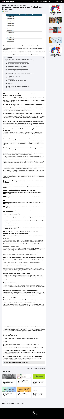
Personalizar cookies (35, 413)
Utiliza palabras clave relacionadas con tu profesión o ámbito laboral (18, 62)
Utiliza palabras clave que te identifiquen (14, 76)
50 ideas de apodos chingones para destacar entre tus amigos (36, 368)
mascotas (53, 1)
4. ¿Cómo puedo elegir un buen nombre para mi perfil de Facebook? (18, 89)
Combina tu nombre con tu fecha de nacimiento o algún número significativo (19, 64)
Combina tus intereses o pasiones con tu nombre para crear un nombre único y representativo (21, 60)
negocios (37, 1)
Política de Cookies (34, 414)
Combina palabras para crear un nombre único (15, 77)
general (61, 1)
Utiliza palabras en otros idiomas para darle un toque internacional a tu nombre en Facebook (20, 73)
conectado (12, 403)
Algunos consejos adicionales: (12, 72)
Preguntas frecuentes (9, 83)
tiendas (41, 1)
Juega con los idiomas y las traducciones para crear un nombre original (18, 63)
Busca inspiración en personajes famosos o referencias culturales (17, 66)
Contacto (33, 412)
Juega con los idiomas (11, 79)
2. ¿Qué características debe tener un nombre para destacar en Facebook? (19, 86)
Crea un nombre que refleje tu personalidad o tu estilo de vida (15, 74)
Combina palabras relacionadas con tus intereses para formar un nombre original (18, 67)
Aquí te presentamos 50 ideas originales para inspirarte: (16, 70)
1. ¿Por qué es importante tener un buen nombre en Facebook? (17, 84)
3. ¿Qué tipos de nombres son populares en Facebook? (16, 87)
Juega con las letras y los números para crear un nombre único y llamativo (17, 69)
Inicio (34, 1)
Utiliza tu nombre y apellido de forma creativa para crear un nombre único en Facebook (19, 59)
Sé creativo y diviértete (11, 81)
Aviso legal (33, 411)
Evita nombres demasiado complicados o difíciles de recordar (17, 80)
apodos (49, 1)
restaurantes (45, 1)
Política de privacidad (35, 415)
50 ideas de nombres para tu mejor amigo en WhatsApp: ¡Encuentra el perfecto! (13, 368)
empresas (57, 1)
